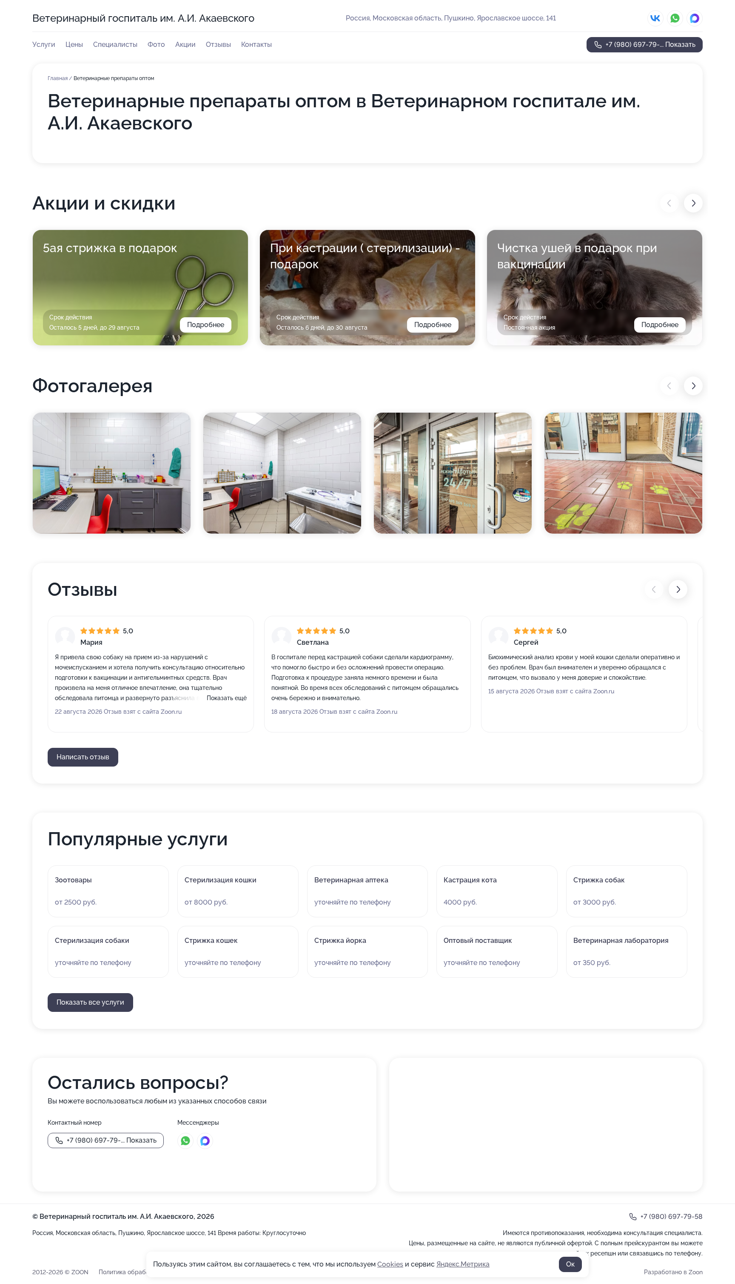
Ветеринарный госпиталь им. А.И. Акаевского (143, 18)
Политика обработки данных (140, 1272)
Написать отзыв (83, 757)
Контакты (256, 44)
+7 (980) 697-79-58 (672, 1216)
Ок (570, 1264)
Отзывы (218, 44)
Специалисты (115, 44)
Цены (74, 44)
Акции (185, 44)
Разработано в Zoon (673, 1272)
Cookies (390, 1264)
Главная (58, 78)
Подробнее (205, 325)
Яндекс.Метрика (463, 1264)
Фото (156, 44)
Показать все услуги (90, 1002)
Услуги (43, 44)
